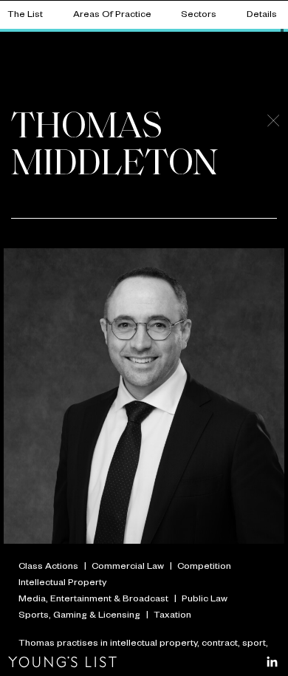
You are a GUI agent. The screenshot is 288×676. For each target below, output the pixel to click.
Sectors (198, 15)
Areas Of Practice (112, 15)
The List (25, 15)
